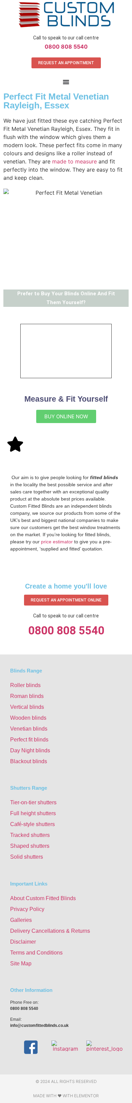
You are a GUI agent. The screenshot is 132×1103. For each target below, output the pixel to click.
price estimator (57, 541)
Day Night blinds (30, 750)
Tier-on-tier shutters (33, 802)
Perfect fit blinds (29, 739)
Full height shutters (33, 813)
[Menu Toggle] (66, 81)
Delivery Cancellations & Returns (50, 931)
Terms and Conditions (36, 953)
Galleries (21, 920)
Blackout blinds (28, 761)
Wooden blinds (28, 718)
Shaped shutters (29, 846)
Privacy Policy (27, 909)
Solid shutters (26, 857)
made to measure (74, 161)
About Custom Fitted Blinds (43, 898)
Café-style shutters (32, 824)
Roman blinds (27, 696)
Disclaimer (23, 942)
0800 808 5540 (66, 46)
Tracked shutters (30, 835)
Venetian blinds (28, 729)
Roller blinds (25, 685)
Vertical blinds (27, 707)
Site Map (20, 963)
